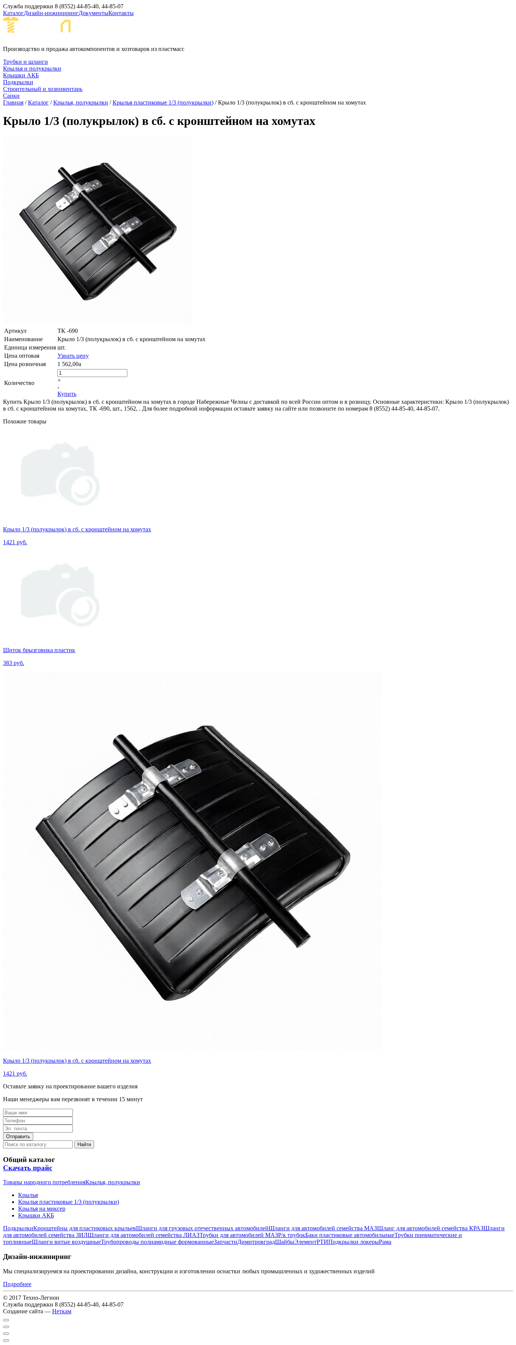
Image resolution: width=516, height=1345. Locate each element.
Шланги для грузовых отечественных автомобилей (202, 1228)
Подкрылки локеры (353, 1242)
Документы (93, 13)
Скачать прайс (27, 1168)
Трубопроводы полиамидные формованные (157, 1242)
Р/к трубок (291, 1235)
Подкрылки (18, 1228)
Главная (13, 102)
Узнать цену (73, 355)
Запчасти (225, 1242)
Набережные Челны (150, 31)
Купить (66, 394)
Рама (385, 1242)
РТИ (322, 1242)
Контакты (121, 13)
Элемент (305, 1242)
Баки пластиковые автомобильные (349, 1235)
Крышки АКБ (36, 1215)
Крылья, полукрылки (80, 102)
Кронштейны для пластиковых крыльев (84, 1228)
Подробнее (17, 1284)
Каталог (13, 13)
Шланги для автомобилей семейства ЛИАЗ (143, 1235)
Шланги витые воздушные (66, 1242)
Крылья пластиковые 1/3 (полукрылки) (163, 102)
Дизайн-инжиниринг (51, 13)
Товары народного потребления (44, 1182)
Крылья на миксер (41, 1208)
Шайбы (284, 1242)
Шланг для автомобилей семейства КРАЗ (430, 1228)
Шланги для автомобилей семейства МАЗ (323, 1228)
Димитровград (256, 1242)
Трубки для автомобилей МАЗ (238, 1235)
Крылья (28, 1195)
